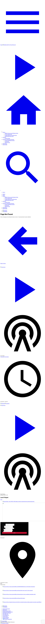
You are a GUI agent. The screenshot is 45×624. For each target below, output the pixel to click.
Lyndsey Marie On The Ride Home (11, 135)
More (1, 499)
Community (7, 141)
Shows (4, 132)
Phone (3, 527)
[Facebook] (5, 210)
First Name (4, 524)
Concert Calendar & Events (10, 140)
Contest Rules (7, 138)
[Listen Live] (22, 289)
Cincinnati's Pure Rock (4, 356)
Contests (4, 137)
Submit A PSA (7, 142)
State (3, 530)
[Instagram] (5, 211)
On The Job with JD (8, 134)
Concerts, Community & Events (8, 139)
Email (3, 526)
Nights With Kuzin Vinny (9, 136)
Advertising (5, 143)
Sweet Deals (5, 144)
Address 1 (3, 528)
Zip (2, 531)
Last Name (3, 525)
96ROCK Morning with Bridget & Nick (11, 133)
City (3, 529)
